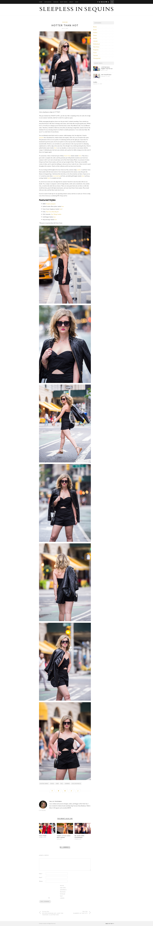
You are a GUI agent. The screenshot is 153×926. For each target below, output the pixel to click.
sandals (79, 170)
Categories (47, 1)
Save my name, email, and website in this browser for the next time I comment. (63, 892)
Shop (76, 1)
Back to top (109, 923)
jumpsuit (41, 137)
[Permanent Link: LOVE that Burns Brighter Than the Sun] (96, 70)
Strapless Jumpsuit (50, 204)
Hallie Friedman (55, 801)
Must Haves (63, 1)
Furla (52, 783)
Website (41, 881)
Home (40, 1)
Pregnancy (95, 50)
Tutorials (95, 55)
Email (40, 877)
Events (95, 30)
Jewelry (95, 38)
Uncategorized (96, 58)
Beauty (95, 27)
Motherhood (96, 44)
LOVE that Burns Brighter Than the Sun (107, 67)
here (55, 148)
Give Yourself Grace (106, 74)
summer (67, 783)
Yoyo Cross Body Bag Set (52, 212)
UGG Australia (76, 783)
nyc (62, 783)
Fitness (95, 35)
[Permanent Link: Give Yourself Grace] (96, 78)
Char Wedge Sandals (56, 214)
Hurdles (95, 82)
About (71, 1)
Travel (95, 52)
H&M (57, 783)
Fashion (55, 1)
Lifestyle (95, 41)
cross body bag (56, 176)
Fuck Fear (42, 835)
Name (40, 873)
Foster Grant (67, 156)
